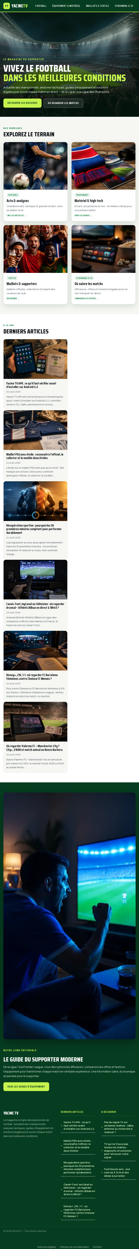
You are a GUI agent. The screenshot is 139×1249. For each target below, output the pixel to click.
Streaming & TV (124, 6)
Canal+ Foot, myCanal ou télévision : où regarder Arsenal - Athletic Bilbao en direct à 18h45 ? (79, 1189)
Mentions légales (46, 1246)
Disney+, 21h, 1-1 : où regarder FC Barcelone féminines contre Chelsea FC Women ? (79, 1211)
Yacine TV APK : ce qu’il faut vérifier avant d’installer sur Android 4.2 (79, 1125)
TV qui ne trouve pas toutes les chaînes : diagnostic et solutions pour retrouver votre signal (117, 1150)
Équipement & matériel (66, 6)
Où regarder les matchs (63, 103)
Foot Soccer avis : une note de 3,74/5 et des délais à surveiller (117, 1172)
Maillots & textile (97, 6)
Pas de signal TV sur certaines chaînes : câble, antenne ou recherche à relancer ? (119, 1127)
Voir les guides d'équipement (26, 1086)
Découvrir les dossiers (22, 103)
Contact (97, 1246)
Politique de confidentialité (74, 1246)
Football (40, 6)
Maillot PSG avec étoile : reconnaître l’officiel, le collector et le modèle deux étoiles (78, 1145)
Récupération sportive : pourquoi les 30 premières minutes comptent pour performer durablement (79, 1167)
